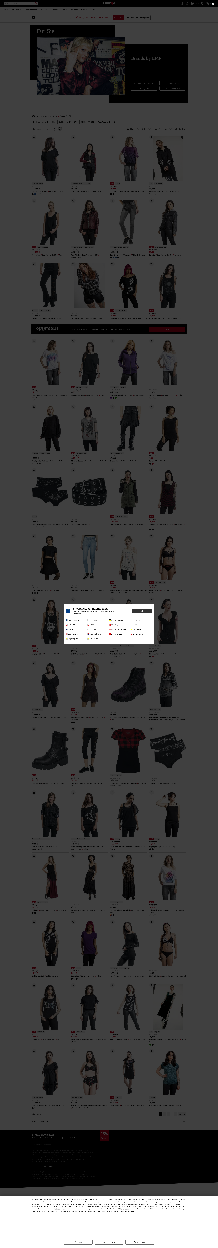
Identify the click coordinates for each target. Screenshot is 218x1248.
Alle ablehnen (109, 1242)
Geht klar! (78, 1242)
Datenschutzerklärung (126, 1211)
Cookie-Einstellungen (57, 1211)
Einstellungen (139, 1242)
